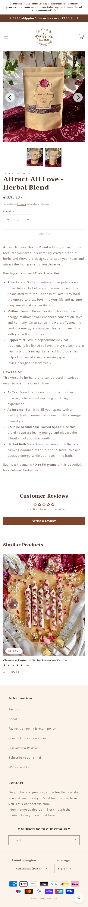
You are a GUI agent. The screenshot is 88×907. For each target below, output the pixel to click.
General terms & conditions (28, 738)
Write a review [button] (44, 521)
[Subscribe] (74, 840)
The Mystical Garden (48, 899)
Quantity (8, 211)
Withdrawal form (21, 767)
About (13, 719)
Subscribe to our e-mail (25, 757)
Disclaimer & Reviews (24, 748)
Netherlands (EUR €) (29, 868)
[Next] (78, 97)
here (51, 815)
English (62, 868)
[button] (6, 36)
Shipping (21, 204)
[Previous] (10, 97)
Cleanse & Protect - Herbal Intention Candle (35, 660)
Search (13, 709)
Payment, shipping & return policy (32, 728)
